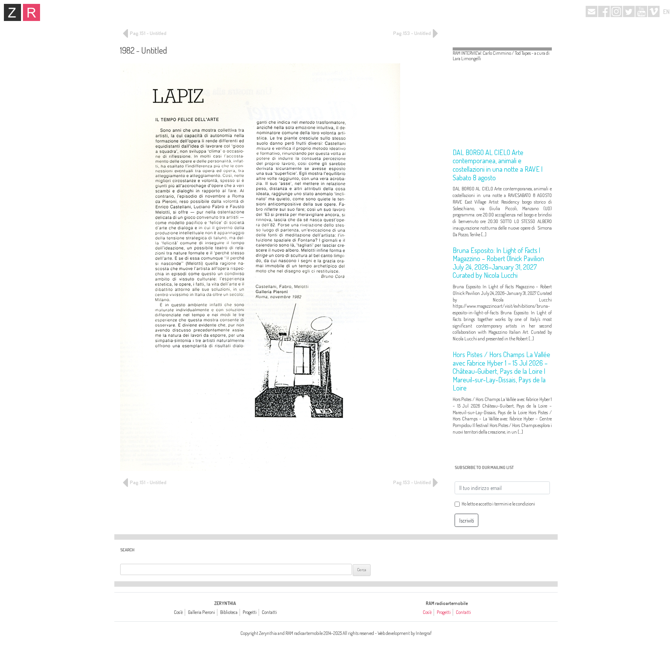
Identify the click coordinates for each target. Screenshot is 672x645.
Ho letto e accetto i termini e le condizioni (498, 504)
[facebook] (604, 11)
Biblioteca (229, 612)
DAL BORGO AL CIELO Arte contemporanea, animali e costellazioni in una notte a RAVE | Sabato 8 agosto (497, 165)
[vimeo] (654, 11)
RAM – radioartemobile (31, 12)
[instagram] (616, 11)
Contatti (269, 612)
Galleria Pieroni (201, 612)
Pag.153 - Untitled (412, 33)
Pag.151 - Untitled (147, 33)
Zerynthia (12, 12)
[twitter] (629, 11)
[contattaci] (591, 11)
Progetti (250, 612)
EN (666, 12)
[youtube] (641, 11)
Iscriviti (466, 520)
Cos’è (178, 612)
